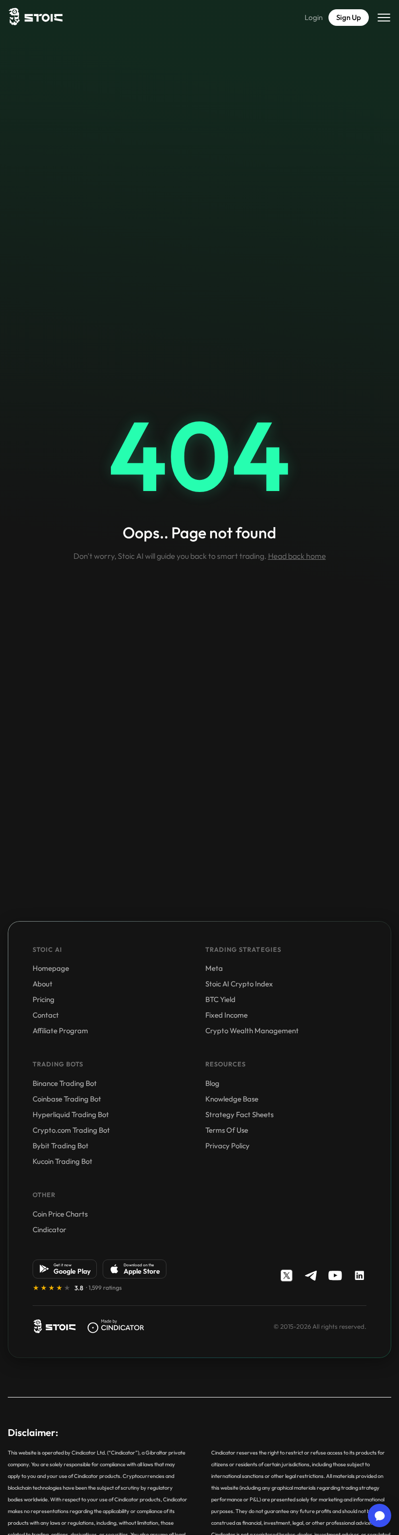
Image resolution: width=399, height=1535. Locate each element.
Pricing (43, 999)
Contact (46, 1015)
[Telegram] (311, 1275)
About (43, 983)
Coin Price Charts (60, 1214)
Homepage (51, 968)
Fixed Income (226, 1015)
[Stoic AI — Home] (35, 17)
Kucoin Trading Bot (62, 1161)
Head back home (297, 556)
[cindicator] (116, 1326)
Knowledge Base (231, 1098)
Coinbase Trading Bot (67, 1098)
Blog (212, 1083)
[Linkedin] (359, 1275)
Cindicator (49, 1229)
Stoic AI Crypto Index (239, 983)
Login (314, 17)
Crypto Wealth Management (252, 1030)
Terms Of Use (226, 1130)
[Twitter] (286, 1275)
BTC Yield (220, 999)
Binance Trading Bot (65, 1083)
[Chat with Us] (379, 1515)
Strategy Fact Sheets (239, 1114)
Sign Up (348, 17)
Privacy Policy (227, 1145)
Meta (214, 968)
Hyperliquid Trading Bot (71, 1114)
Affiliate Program (60, 1030)
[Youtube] (335, 1275)
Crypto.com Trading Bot (71, 1130)
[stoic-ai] (54, 1326)
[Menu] (384, 17)
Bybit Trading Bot (61, 1145)
